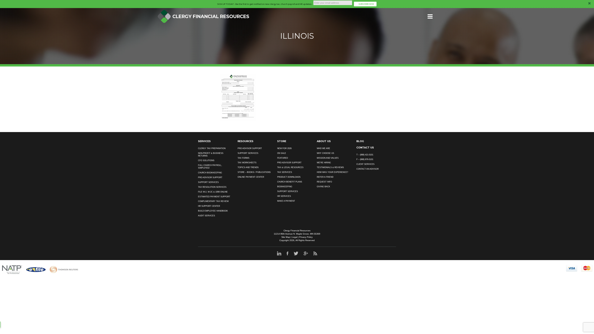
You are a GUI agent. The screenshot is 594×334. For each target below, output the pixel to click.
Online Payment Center (251, 177)
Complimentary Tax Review (213, 201)
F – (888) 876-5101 (364, 159)
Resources (245, 141)
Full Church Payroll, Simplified (210, 166)
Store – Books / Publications (254, 172)
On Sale (281, 153)
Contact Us (365, 147)
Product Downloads (289, 177)
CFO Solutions (206, 160)
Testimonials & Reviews (330, 167)
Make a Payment (286, 201)
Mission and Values (328, 158)
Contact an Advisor (367, 169)
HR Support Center (209, 206)
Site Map (285, 237)
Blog (360, 141)
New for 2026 (284, 148)
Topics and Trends (248, 167)
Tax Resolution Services (212, 187)
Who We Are (323, 148)
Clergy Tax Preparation (212, 148)
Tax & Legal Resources (290, 167)
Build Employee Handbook (213, 211)
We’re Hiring (324, 162)
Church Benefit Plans (289, 182)
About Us (324, 141)
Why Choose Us (325, 153)
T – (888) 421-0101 (364, 155)
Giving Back (323, 186)
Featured (282, 158)
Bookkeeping (284, 186)
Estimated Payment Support (214, 196)
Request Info (324, 182)
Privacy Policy (306, 237)
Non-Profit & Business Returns (210, 154)
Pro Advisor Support (210, 177)
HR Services (284, 196)
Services (204, 141)
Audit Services (206, 215)
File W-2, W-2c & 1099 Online (213, 192)
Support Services (208, 182)
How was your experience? (332, 172)
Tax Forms (243, 158)
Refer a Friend (325, 177)
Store (281, 141)
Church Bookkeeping (210, 172)
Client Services (365, 164)
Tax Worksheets (247, 162)
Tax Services (284, 172)
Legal (294, 237)
